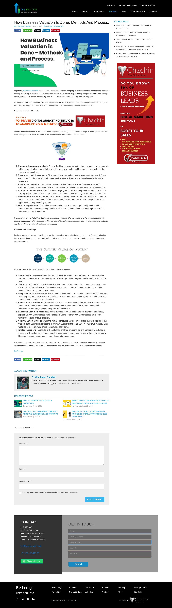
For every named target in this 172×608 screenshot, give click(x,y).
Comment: (23, 443)
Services (98, 11)
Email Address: (25, 481)
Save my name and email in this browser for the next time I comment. (50, 493)
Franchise (56, 592)
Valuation (89, 592)
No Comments (59, 26)
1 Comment (67, 419)
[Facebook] (18, 598)
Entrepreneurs (140, 588)
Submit (78, 564)
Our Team (89, 588)
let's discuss (112, 5)
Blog (124, 11)
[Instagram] (29, 598)
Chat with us (33, 561)
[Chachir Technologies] (132, 600)
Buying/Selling (75, 592)
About (85, 11)
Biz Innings (57, 588)
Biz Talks (138, 592)
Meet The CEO (138, 11)
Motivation (48, 26)
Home (74, 11)
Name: (22, 469)
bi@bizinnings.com (31, 546)
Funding (121, 588)
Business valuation (30, 91)
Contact (153, 11)
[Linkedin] (34, 598)
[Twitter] (24, 598)
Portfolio (113, 11)
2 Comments (27, 406)
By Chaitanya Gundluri (22, 26)
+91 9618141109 (30, 553)
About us (72, 588)
